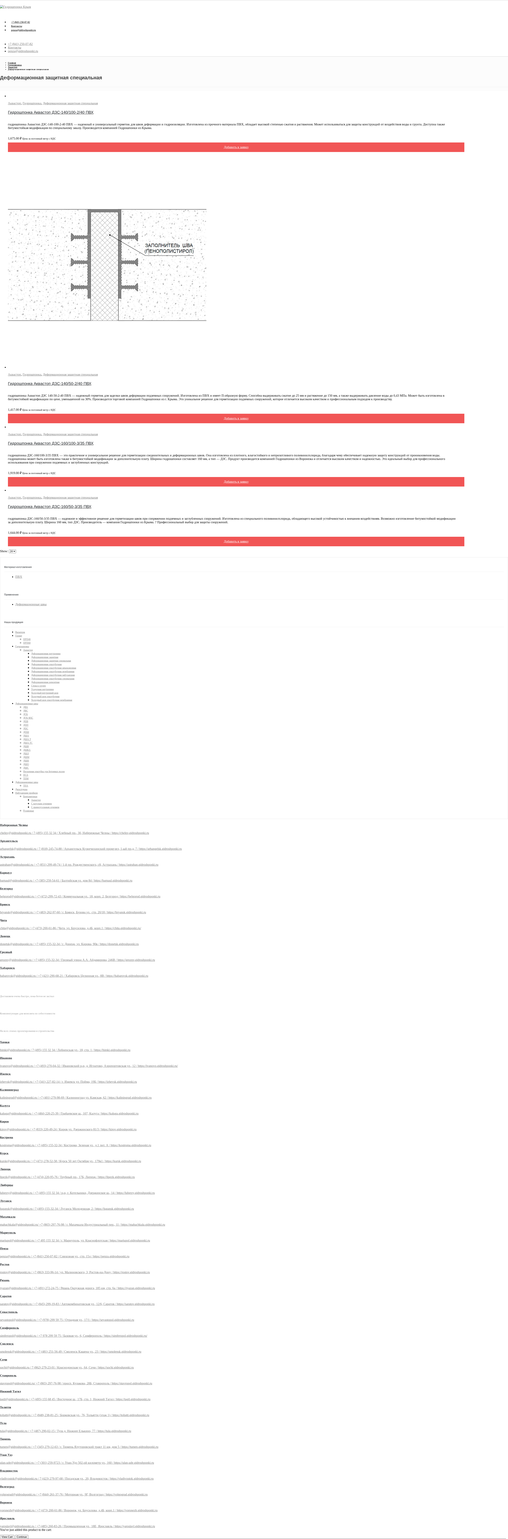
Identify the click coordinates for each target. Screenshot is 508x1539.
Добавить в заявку (236, 147)
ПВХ (18, 576)
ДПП (25, 725)
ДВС (25, 710)
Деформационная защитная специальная (70, 103)
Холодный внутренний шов (44, 693)
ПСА (25, 775)
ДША (26, 735)
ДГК (25, 714)
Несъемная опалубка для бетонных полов (44, 771)
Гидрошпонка (32, 103)
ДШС (26, 768)
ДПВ (25, 721)
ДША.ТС (28, 743)
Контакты (16, 26)
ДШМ (26, 757)
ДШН (26, 760)
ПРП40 (27, 639)
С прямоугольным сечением (45, 807)
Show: (4, 551)
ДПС (25, 728)
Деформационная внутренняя (46, 653)
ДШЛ (26, 753)
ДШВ (26, 746)
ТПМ (26, 778)
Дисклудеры (21, 789)
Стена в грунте (38, 685)
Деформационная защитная (44, 657)
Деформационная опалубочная (46, 664)
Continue (22, 1536)
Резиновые (28, 810)
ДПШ (26, 732)
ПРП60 (27, 643)
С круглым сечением (41, 803)
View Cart (7, 1536)
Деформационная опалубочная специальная (52, 678)
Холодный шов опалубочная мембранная (51, 700)
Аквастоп (14, 103)
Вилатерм (20, 632)
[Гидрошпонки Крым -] (15, 7)
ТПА (25, 785)
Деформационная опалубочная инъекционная (53, 668)
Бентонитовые (30, 796)
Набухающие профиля (26, 793)
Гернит (18, 635)
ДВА (25, 707)
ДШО (26, 764)
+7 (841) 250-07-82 (20, 22)
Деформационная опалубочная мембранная (52, 671)
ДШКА (27, 750)
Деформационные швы (31, 604)
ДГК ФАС (28, 718)
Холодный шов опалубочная (45, 696)
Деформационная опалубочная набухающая (53, 675)
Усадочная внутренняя (42, 689)
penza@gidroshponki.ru (23, 30)
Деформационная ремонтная (45, 682)
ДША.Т (27, 739)
